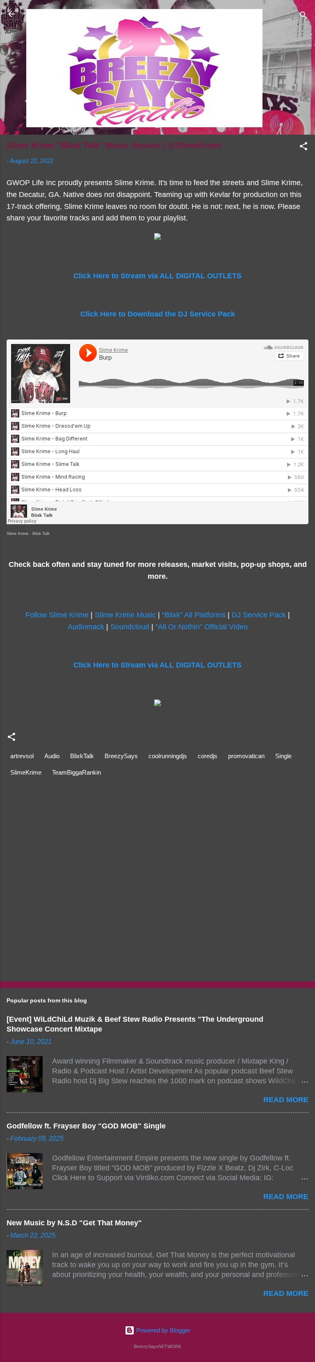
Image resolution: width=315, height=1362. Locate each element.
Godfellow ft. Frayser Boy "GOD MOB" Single (86, 1126)
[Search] (303, 16)
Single (283, 755)
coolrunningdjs (167, 755)
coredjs (207, 755)
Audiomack (86, 627)
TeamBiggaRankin (76, 772)
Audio (51, 755)
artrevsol (22, 755)
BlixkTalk (82, 755)
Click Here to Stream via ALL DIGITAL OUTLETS (157, 276)
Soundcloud (129, 627)
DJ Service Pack (259, 615)
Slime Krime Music (125, 615)
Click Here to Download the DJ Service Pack (157, 314)
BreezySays (121, 755)
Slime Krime (18, 533)
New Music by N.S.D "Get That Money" (74, 1223)
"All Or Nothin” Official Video (201, 627)
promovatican (246, 755)
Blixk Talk (41, 533)
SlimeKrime (25, 772)
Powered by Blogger (162, 1330)
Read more (285, 1100)
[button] (303, 147)
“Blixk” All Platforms (194, 615)
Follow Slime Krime (57, 615)
